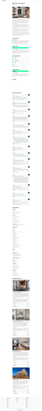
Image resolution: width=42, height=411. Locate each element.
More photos (15, 17)
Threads (17, 400)
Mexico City (27, 402)
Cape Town (27, 406)
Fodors (14, 298)
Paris (26, 398)
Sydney (26, 407)
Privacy (7, 399)
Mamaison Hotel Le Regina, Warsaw (18, 321)
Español (7, 400)
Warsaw (14, 4)
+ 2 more (16, 298)
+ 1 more (15, 327)
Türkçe (7, 404)
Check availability (15, 306)
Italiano (7, 402)
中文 (7, 407)
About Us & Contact (9, 398)
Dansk (7, 405)
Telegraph (14, 39)
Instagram (17, 398)
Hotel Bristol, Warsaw (16, 379)
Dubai (26, 405)
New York (27, 400)
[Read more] (28, 298)
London (26, 404)
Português (8, 406)
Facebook (17, 399)
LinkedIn (17, 402)
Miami (26, 399)
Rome (26, 403)
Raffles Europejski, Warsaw (17, 351)
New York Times (14, 385)
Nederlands (8, 403)
